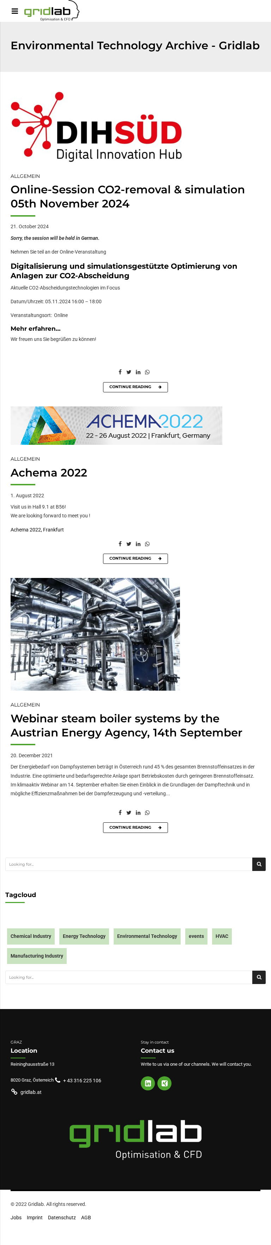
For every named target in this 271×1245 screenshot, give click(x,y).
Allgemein (25, 176)
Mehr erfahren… (36, 328)
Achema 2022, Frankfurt (37, 530)
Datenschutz (62, 1218)
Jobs (16, 1218)
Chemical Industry (31, 936)
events (196, 936)
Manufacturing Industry (37, 956)
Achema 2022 (49, 472)
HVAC (222, 936)
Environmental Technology (147, 936)
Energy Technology (84, 936)
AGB (86, 1218)
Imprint (35, 1218)
